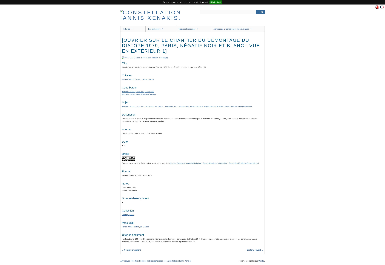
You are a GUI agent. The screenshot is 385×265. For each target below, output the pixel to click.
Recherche (262, 12)
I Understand (215, 2)
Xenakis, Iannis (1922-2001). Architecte (138, 92)
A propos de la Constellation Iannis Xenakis (231, 29)
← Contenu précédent (131, 250)
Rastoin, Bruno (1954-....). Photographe (138, 79)
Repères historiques (187, 29)
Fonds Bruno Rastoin (130, 227)
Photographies (128, 215)
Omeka (261, 261)
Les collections (154, 29)
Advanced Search (258, 12)
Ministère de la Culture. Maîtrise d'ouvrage (139, 94)
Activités (126, 29)
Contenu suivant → (255, 250)
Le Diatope (144, 227)
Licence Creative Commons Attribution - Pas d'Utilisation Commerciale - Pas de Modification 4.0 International (214, 163)
